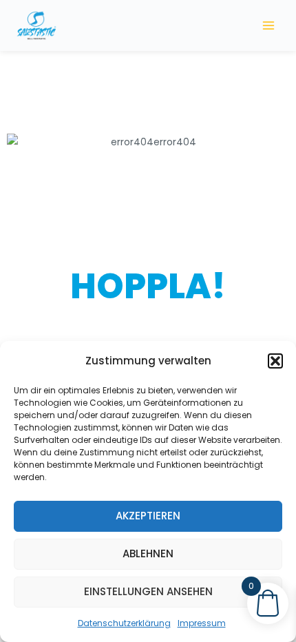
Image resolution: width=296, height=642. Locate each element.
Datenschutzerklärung (124, 623)
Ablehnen (148, 553)
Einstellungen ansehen (148, 591)
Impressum (202, 623)
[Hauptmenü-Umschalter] (268, 25)
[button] (275, 361)
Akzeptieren (148, 515)
